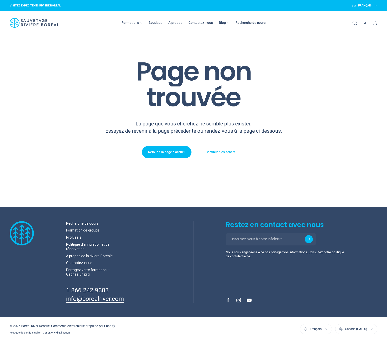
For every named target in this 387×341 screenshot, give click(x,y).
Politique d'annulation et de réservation (87, 246)
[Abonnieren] (309, 239)
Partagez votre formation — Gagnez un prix (88, 272)
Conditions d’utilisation (56, 332)
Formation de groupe (82, 230)
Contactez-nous (79, 263)
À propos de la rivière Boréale (89, 256)
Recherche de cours (82, 223)
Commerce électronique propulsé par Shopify (83, 326)
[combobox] (364, 5)
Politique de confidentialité (25, 332)
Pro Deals (73, 237)
